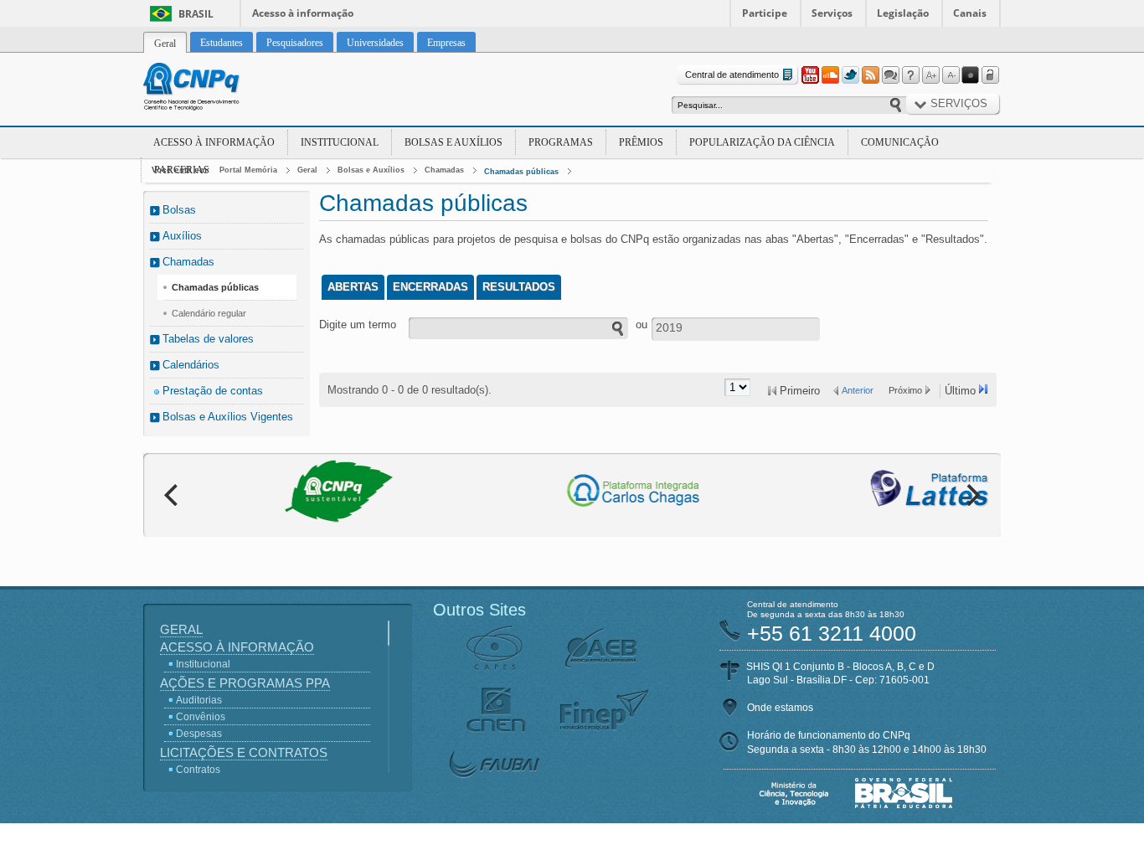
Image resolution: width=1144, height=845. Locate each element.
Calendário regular (209, 313)
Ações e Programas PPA (245, 683)
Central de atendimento (732, 75)
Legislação (903, 13)
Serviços (832, 13)
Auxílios (182, 235)
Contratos (198, 769)
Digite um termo (357, 324)
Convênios (200, 717)
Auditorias (199, 700)
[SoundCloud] (830, 75)
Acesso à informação (302, 13)
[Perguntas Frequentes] (910, 75)
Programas (560, 142)
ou (641, 324)
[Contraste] (970, 75)
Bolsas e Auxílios (453, 142)
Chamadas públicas (521, 171)
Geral (307, 170)
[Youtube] (810, 75)
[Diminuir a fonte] (950, 75)
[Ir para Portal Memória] (212, 89)
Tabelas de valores (208, 338)
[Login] (991, 75)
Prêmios (641, 142)
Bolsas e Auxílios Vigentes (227, 416)
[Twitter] (850, 75)
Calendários (190, 364)
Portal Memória (248, 170)
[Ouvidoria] (890, 75)
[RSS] (870, 75)
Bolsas (179, 210)
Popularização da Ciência (762, 142)
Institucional (340, 142)
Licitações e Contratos (243, 752)
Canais (970, 13)
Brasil (196, 14)
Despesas (199, 733)
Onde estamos (780, 708)
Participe (764, 13)
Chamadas (444, 170)
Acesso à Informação (214, 142)
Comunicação (900, 142)
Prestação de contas (212, 390)
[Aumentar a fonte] (930, 75)
